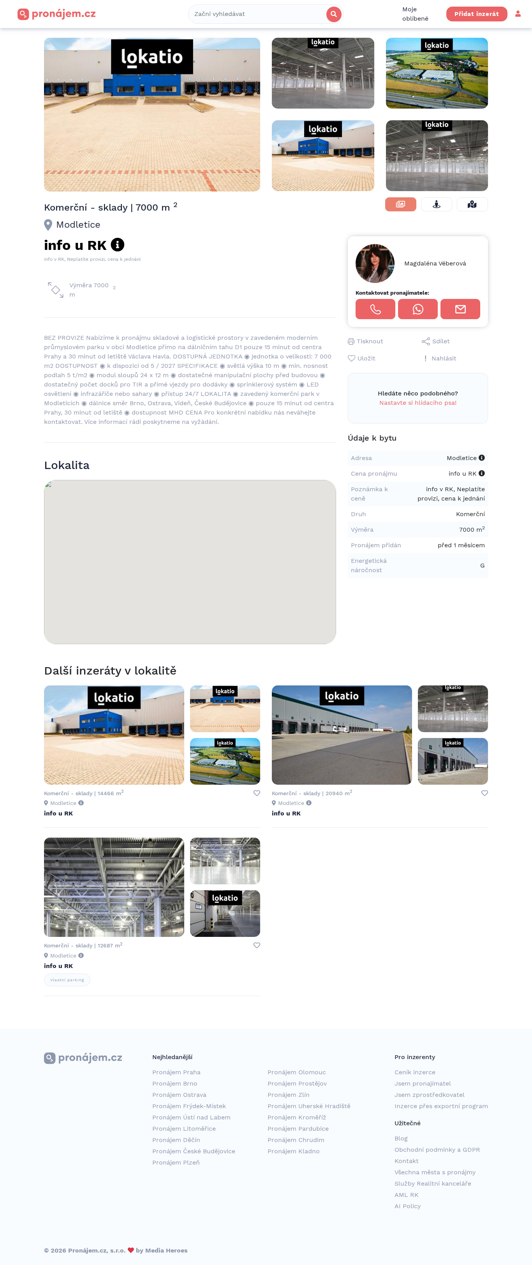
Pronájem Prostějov (297, 1083)
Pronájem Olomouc (297, 1072)
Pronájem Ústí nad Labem (191, 1117)
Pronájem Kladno (294, 1151)
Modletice (78, 224)
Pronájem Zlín (289, 1094)
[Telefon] (375, 309)
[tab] (400, 204)
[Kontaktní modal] (460, 309)
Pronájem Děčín (176, 1140)
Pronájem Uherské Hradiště (309, 1106)
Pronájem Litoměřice (184, 1128)
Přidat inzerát (476, 14)
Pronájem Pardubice (298, 1128)
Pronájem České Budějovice (193, 1151)
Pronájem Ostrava (179, 1094)
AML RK (407, 1194)
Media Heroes (166, 1250)
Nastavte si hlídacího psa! (417, 402)
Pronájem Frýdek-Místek (189, 1106)
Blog (401, 1138)
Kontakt (407, 1161)
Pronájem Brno (174, 1083)
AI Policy (408, 1206)
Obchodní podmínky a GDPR (437, 1149)
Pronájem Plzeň (176, 1162)
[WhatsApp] (418, 309)
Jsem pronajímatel (423, 1083)
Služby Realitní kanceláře (433, 1183)
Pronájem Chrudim (296, 1140)
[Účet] (518, 14)
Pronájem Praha (176, 1072)
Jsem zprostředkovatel (430, 1094)
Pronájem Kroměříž (297, 1117)
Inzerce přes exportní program (441, 1106)
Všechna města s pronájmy (435, 1172)
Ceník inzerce (415, 1072)
